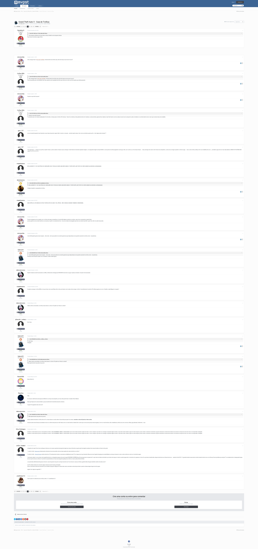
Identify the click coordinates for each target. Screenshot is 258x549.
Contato (129, 544)
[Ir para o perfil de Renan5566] (21, 381)
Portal (17, 5)
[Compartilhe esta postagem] (242, 30)
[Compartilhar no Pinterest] (27, 519)
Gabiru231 (22, 23)
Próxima (36, 26)
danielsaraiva (21, 180)
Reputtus (20, 393)
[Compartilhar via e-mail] (25, 519)
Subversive (37, 451)
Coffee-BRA (20, 73)
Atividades (32, 5)
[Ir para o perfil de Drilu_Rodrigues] (21, 434)
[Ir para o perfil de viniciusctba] (21, 62)
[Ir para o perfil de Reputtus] (21, 398)
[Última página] (40, 26)
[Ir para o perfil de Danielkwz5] (21, 39)
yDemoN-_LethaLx (20, 319)
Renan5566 (20, 376)
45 (242, 21)
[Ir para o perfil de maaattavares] (21, 168)
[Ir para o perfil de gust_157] (21, 135)
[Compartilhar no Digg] (19, 519)
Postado (32, 30)
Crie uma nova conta (72, 506)
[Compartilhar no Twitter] (15, 519)
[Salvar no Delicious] (21, 519)
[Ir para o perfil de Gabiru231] (16, 23)
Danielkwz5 (20, 30)
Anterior (18, 26)
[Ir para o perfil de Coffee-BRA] (21, 82)
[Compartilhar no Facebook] (17, 519)
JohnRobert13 (20, 476)
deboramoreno (20, 270)
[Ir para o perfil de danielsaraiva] (21, 188)
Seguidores (238, 21)
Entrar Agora (186, 506)
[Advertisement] (129, 17)
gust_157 (20, 130)
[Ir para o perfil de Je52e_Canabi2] (21, 450)
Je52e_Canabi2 (20, 445)
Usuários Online (30, 8)
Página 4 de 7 (45, 26)
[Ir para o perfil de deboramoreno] (21, 275)
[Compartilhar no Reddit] (23, 519)
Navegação (24, 5)
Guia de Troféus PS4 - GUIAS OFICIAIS (42, 23)
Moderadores (22, 8)
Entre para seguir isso (229, 21)
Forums (15, 8)
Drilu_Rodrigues (20, 429)
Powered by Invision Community (129, 547)
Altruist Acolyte (38, 454)
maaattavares (21, 163)
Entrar (233, 2)
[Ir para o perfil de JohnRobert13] (21, 481)
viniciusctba (20, 57)
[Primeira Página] (15, 26)
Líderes (37, 8)
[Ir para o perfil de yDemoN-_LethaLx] (21, 324)
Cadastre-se (240, 2)
